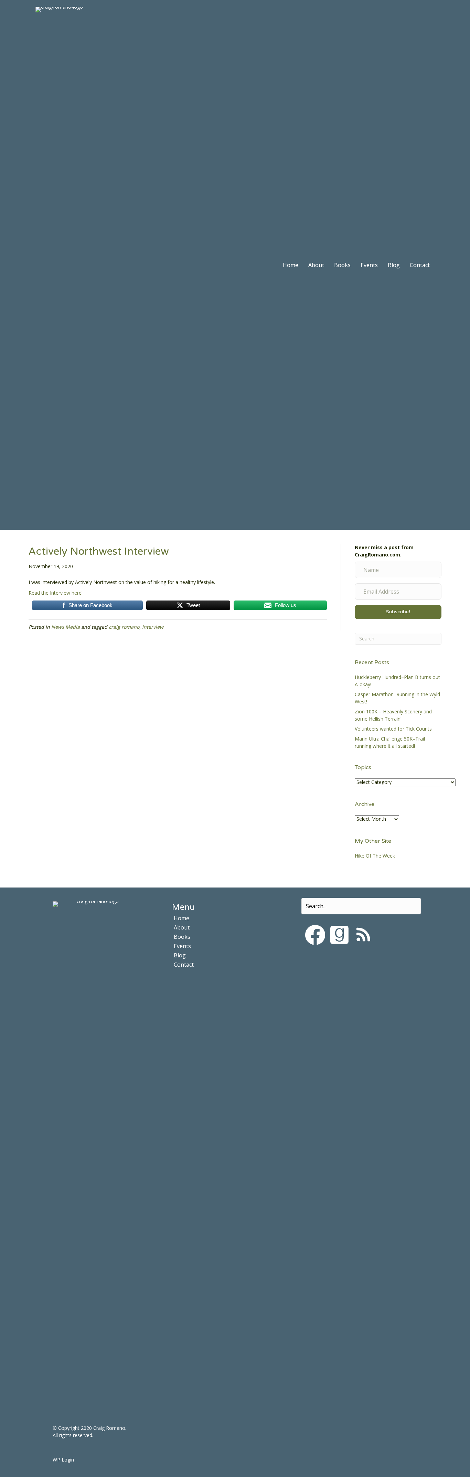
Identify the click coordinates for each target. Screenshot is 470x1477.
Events (369, 265)
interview (152, 627)
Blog (394, 265)
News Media (65, 627)
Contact (420, 265)
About (316, 265)
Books (342, 265)
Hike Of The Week (375, 855)
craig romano (124, 627)
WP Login (63, 1459)
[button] (315, 935)
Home (290, 265)
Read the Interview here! (56, 592)
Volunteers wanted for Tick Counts (393, 728)
